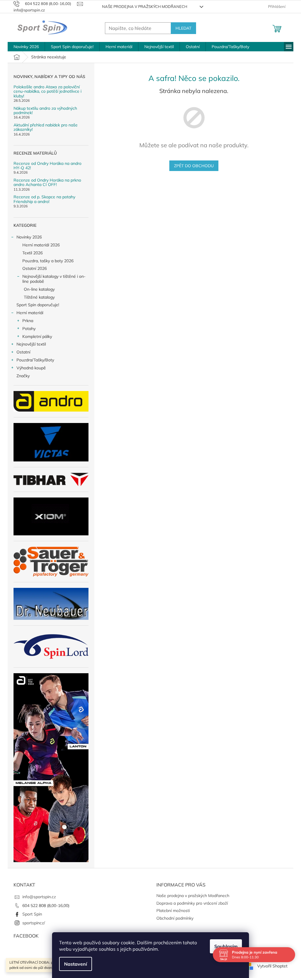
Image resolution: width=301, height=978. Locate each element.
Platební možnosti (173, 910)
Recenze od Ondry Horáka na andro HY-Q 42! (47, 165)
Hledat (183, 28)
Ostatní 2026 (34, 268)
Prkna (27, 320)
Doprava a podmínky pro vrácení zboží (192, 903)
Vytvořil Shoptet (272, 965)
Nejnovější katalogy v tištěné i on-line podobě (54, 279)
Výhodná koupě (31, 367)
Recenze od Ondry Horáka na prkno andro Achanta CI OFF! (47, 182)
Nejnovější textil (31, 344)
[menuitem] (26, 46)
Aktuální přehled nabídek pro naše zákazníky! (46, 127)
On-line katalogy (39, 289)
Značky (23, 375)
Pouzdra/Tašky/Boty (35, 360)
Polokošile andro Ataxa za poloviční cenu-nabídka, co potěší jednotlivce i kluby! (47, 91)
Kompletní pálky (37, 336)
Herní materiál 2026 (41, 245)
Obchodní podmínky (174, 918)
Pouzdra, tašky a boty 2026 (47, 260)
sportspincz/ (33, 922)
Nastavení (75, 964)
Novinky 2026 (29, 237)
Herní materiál (29, 312)
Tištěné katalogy (39, 297)
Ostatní (23, 352)
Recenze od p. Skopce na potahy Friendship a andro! (44, 199)
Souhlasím (226, 946)
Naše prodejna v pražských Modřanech (144, 6)
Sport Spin (32, 914)
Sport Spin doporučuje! (37, 304)
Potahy (29, 328)
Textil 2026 (32, 253)
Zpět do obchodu (194, 165)
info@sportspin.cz (39, 896)
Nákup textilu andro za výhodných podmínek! (45, 110)
